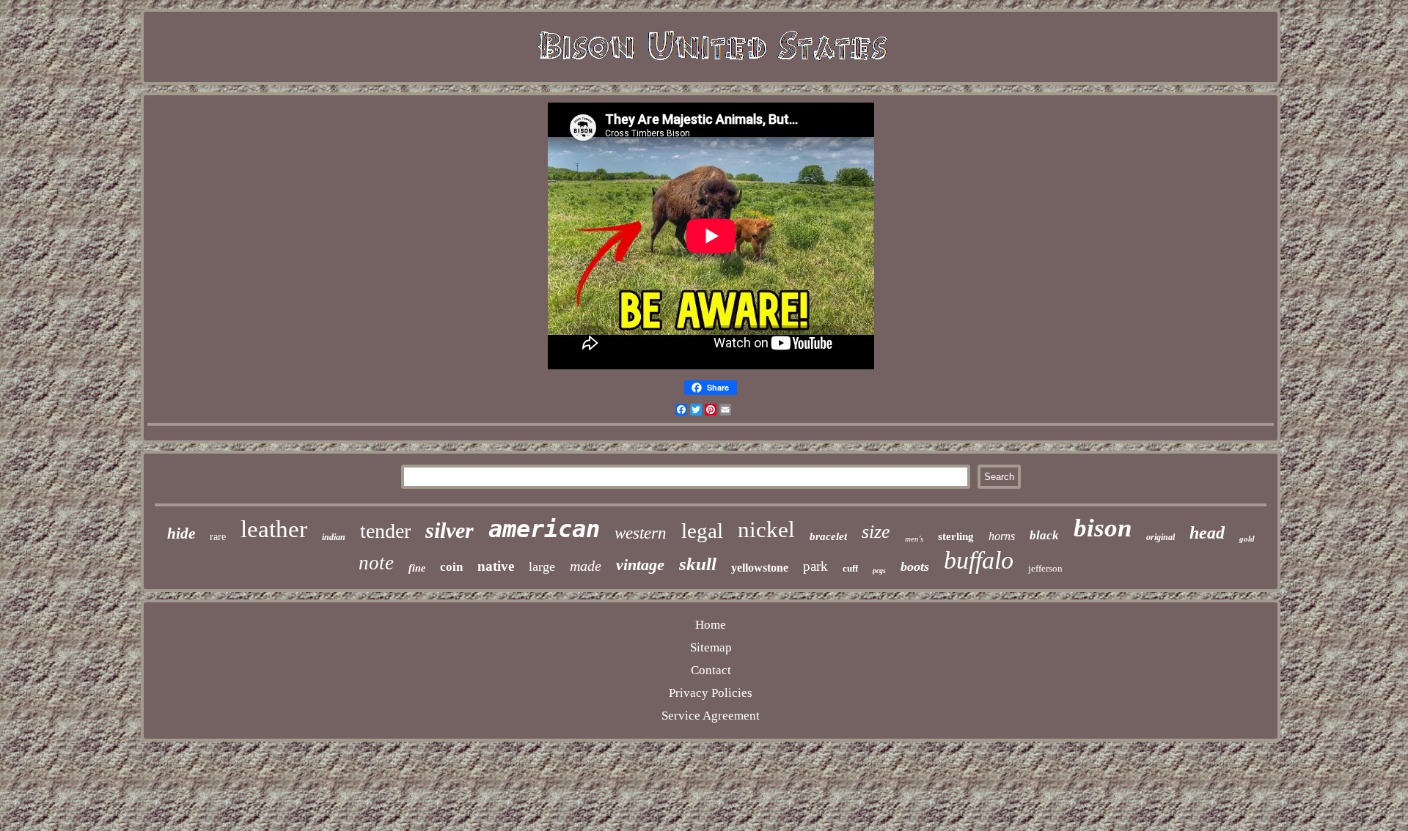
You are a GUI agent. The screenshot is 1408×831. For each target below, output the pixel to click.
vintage (640, 564)
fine (416, 568)
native (495, 566)
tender (385, 531)
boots (915, 566)
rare (218, 536)
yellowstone (759, 567)
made (585, 566)
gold (1247, 538)
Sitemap (711, 647)
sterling (956, 536)
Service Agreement (710, 716)
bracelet (828, 536)
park (815, 566)
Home (710, 625)
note (376, 563)
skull (697, 564)
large (542, 566)
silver (449, 530)
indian (333, 537)
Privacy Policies (710, 693)
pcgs (879, 570)
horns (1002, 536)
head (1207, 532)
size (876, 531)
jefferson (1045, 568)
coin (451, 567)
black (1044, 535)
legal (702, 530)
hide (181, 533)
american (544, 529)
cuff (850, 568)
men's (914, 538)
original (1160, 537)
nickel (766, 529)
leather (274, 529)
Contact (711, 670)
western (641, 533)
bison (1103, 528)
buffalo (978, 560)
